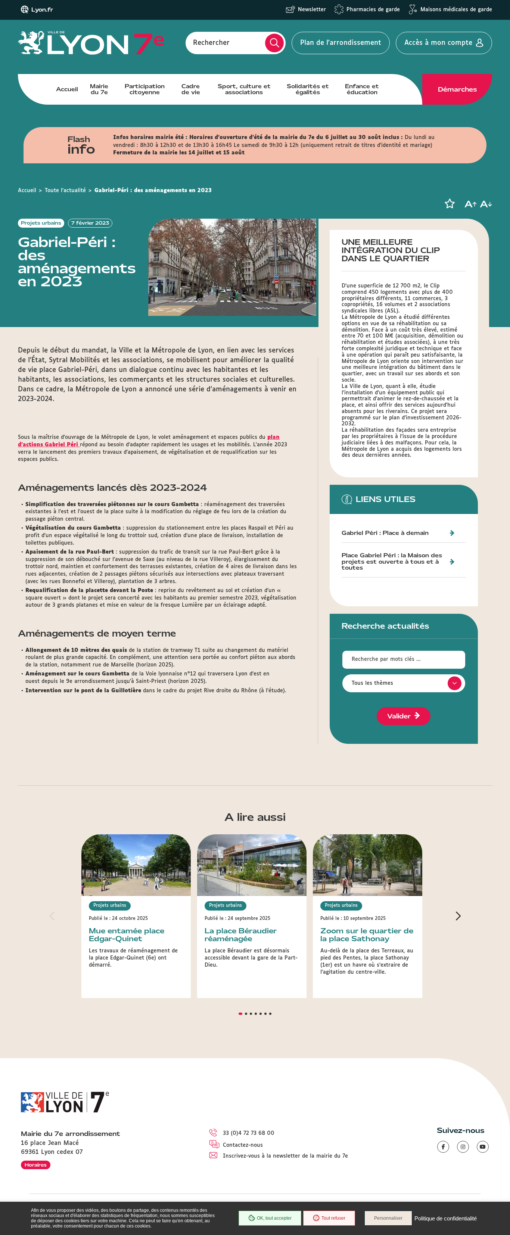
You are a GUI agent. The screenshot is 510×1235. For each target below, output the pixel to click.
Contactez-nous (243, 1145)
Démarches (457, 89)
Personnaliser (388, 1218)
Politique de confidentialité (445, 1218)
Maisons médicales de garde (456, 9)
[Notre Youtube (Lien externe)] (483, 1147)
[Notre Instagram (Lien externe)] (463, 1147)
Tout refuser (333, 1218)
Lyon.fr (42, 10)
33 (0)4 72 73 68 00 (248, 1133)
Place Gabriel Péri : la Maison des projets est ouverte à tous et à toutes (392, 562)
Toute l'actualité (65, 190)
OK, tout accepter (274, 1218)
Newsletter (312, 9)
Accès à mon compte (438, 43)
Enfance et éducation (362, 89)
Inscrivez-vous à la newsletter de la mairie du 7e (285, 1156)
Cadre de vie (190, 89)
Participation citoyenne (145, 89)
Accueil (67, 89)
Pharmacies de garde (373, 9)
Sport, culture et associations (244, 89)
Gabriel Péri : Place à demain (385, 533)
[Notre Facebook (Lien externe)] (443, 1147)
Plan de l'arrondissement (340, 43)
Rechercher (211, 43)
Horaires (36, 1165)
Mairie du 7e (99, 89)
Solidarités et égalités (308, 89)
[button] (449, 203)
